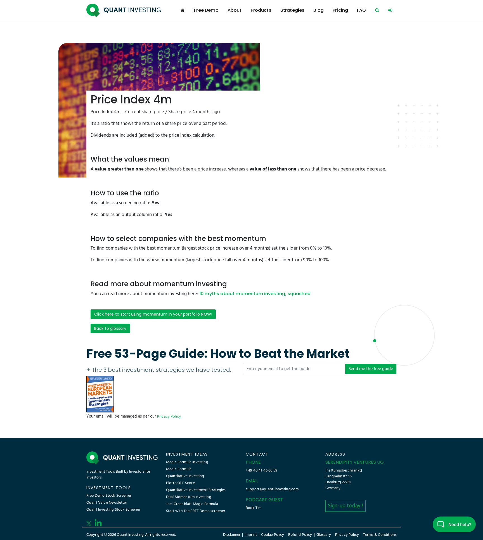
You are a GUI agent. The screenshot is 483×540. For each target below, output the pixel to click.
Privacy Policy (169, 416)
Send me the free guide (371, 369)
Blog (318, 10)
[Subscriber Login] (390, 10)
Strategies (292, 10)
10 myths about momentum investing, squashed (255, 293)
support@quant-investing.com (272, 489)
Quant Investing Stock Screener (113, 509)
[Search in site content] (377, 10)
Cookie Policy (272, 535)
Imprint (251, 535)
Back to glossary (110, 328)
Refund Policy (300, 535)
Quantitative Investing (185, 476)
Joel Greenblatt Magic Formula (192, 504)
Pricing (340, 10)
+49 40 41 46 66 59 (261, 470)
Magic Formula (178, 469)
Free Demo (206, 10)
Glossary (323, 535)
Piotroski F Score (180, 483)
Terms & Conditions (380, 535)
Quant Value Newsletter (106, 502)
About (235, 10)
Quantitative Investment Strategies (196, 490)
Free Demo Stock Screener (108, 495)
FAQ (361, 10)
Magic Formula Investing (187, 462)
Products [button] (261, 10)
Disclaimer (232, 535)
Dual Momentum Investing (188, 497)
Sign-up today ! (345, 506)
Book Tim (253, 508)
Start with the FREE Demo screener (195, 511)
